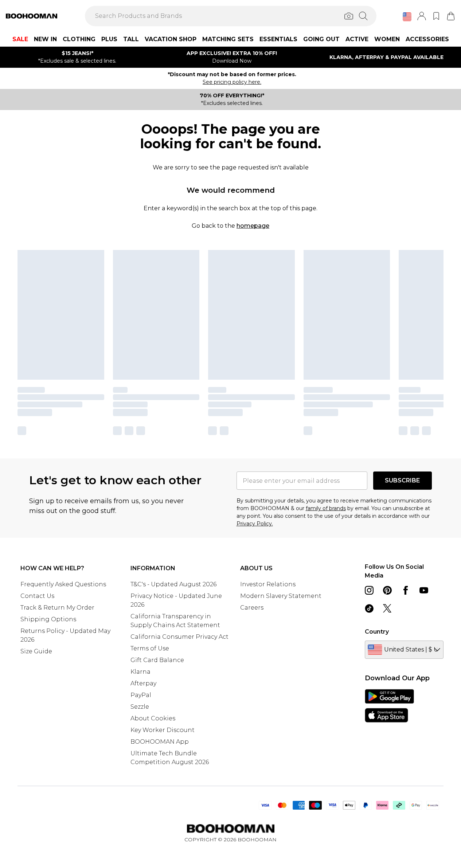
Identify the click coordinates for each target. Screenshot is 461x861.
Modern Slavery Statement (280, 595)
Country (377, 631)
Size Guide (36, 651)
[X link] (387, 608)
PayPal (140, 695)
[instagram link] (369, 590)
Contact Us (37, 595)
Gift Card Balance (157, 660)
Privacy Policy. (255, 523)
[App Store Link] (389, 706)
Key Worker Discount (162, 730)
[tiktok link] (369, 608)
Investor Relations (268, 584)
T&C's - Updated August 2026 (173, 584)
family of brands (326, 508)
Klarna (140, 671)
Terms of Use (149, 648)
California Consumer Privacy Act (179, 636)
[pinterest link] (387, 590)
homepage (253, 225)
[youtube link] (423, 590)
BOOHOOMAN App (159, 741)
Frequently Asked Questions (63, 584)
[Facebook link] (405, 590)
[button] (407, 16)
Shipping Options (48, 619)
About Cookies (152, 718)
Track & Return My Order (57, 607)
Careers (251, 607)
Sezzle (139, 706)
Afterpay (143, 683)
